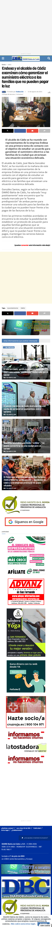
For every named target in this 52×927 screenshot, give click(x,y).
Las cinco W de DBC (23, 828)
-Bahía (6, 384)
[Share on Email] (32, 131)
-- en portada (9, 347)
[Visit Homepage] (26, 58)
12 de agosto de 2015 (35, 92)
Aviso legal (5, 830)
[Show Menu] (3, 58)
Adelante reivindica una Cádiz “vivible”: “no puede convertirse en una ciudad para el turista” (24, 446)
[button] (35, 838)
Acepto (43, 924)
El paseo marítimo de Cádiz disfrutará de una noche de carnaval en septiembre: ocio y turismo (25, 409)
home (4, 65)
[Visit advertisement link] (26, 327)
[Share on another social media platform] (44, 131)
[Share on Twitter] (8, 131)
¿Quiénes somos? (7, 828)
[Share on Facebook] (20, 131)
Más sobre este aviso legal (23, 924)
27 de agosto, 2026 (10, 377)
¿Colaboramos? (16, 830)
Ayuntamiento (12, 308)
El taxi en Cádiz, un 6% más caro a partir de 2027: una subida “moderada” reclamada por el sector (26, 372)
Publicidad (37, 828)
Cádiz (9, 65)
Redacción (19, 92)
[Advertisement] (26, 26)
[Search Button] (49, 58)
